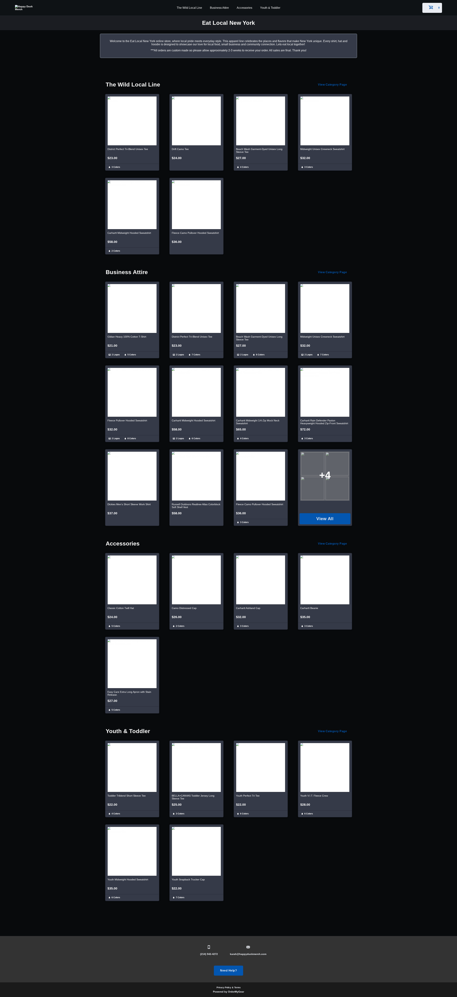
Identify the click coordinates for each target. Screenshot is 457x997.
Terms (237, 987)
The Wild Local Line (189, 7)
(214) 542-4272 (209, 954)
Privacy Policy (224, 987)
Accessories (244, 7)
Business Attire (219, 7)
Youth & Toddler (270, 7)
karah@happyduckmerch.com (248, 954)
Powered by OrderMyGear (228, 991)
